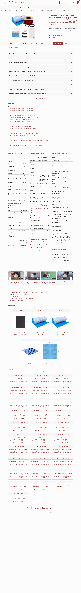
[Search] (54, 2)
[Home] (3, 2)
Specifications (34, 43)
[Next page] (71, 278)
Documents (24, 43)
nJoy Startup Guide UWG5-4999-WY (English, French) (22, 115)
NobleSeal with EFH (14, 296)
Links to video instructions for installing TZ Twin (20, 294)
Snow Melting (17, 7)
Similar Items (68, 43)
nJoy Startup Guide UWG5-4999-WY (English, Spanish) (22, 121)
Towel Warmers (37, 7)
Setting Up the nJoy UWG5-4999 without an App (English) (23, 119)
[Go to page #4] (43, 286)
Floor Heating (6, 7)
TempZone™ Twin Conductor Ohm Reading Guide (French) (22, 135)
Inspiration (62, 7)
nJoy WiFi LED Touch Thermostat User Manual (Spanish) (22, 110)
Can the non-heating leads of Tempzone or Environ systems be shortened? (27, 292)
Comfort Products (50, 7)
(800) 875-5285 (9, 3)
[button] (69, 2)
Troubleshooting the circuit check (16, 300)
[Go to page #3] (41, 286)
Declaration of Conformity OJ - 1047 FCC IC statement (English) (24, 133)
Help (70, 7)
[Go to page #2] (39, 286)
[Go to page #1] (38, 286)
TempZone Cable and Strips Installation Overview (65, 282)
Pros (77, 7)
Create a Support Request (51, 512)
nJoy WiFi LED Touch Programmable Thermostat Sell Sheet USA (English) (26, 145)
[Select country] (17, 2)
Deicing (27, 7)
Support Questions (14, 43)
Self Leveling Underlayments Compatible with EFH (21, 298)
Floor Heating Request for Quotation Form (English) (21, 126)
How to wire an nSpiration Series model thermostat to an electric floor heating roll (48, 282)
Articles (49, 43)
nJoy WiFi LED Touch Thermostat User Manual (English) (22, 108)
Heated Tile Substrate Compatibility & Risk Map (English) (23, 128)
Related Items (58, 43)
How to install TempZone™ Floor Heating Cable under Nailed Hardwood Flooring (32, 282)
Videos (42, 43)
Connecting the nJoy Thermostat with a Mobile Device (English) (24, 117)
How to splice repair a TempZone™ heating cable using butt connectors (16, 282)
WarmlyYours (9, 1)
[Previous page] (10, 278)
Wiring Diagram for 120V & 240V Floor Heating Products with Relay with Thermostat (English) (31, 140)
